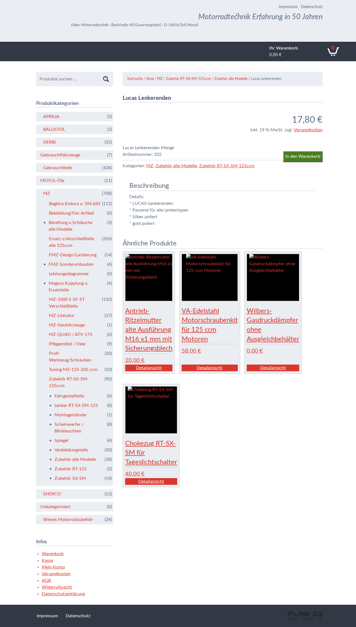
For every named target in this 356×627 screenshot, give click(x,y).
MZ (160, 79)
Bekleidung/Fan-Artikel (71, 213)
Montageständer (71, 415)
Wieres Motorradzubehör (68, 519)
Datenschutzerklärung (63, 594)
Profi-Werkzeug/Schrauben (70, 356)
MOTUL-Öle (52, 180)
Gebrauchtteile (57, 168)
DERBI (49, 142)
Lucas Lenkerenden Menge (148, 148)
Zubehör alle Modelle (231, 79)
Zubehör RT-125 (70, 469)
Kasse (47, 560)
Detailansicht (149, 368)
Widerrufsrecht (57, 587)
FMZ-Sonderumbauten (71, 264)
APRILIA (51, 116)
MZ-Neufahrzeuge (67, 325)
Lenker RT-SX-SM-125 (76, 405)
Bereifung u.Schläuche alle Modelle (70, 226)
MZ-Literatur (62, 315)
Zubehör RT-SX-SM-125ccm (188, 79)
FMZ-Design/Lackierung (73, 255)
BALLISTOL (54, 129)
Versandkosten (308, 130)
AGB (46, 580)
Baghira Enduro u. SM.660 (74, 203)
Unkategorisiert (55, 507)
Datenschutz (312, 7)
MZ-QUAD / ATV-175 (70, 334)
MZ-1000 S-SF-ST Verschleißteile (67, 302)
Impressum (288, 7)
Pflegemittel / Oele (67, 344)
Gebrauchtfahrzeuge (60, 155)
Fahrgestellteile (69, 396)
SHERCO (52, 494)
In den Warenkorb (302, 156)
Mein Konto (53, 567)
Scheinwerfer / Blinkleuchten (69, 427)
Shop (150, 79)
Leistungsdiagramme (68, 274)
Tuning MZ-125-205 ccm (73, 369)
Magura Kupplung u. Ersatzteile (68, 286)
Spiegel (61, 440)
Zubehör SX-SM (70, 478)
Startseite (135, 79)
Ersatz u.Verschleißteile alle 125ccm (71, 242)
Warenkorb (53, 554)
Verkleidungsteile (71, 450)
